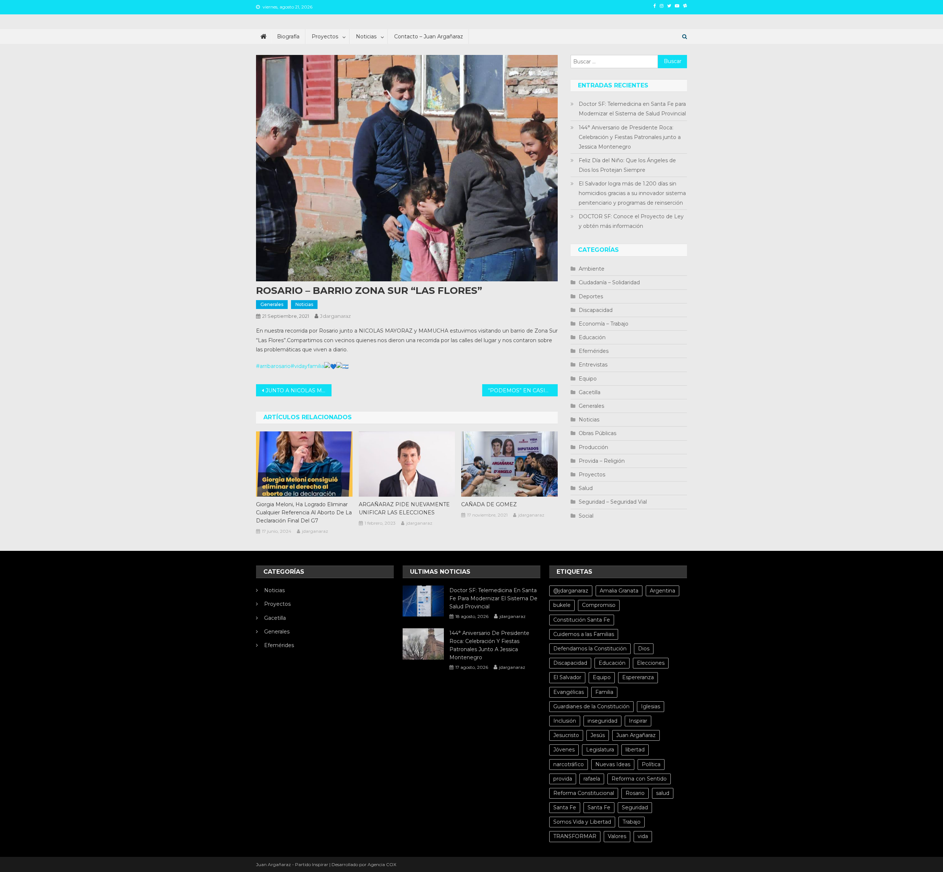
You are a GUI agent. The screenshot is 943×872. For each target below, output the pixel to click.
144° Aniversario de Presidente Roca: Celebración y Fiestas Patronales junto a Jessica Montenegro (630, 137)
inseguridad (602, 721)
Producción (593, 447)
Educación (592, 337)
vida (643, 836)
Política (651, 764)
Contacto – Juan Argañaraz (428, 36)
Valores (617, 836)
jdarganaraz (335, 316)
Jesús (597, 735)
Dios (643, 648)
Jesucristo (566, 735)
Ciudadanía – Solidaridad (609, 282)
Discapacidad (596, 310)
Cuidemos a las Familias (583, 634)
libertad (635, 749)
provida (562, 778)
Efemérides (594, 351)
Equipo (588, 378)
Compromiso (599, 605)
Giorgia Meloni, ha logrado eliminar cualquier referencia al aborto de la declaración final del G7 (304, 512)
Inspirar (638, 721)
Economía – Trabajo (603, 323)
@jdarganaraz (570, 590)
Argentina (662, 590)
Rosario (635, 793)
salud (662, 793)
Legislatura (600, 749)
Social (586, 516)
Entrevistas (593, 364)
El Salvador (567, 677)
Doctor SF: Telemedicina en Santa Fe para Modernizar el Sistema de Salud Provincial (632, 109)
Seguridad (635, 807)
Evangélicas (568, 692)
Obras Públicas (597, 433)
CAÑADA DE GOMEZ (489, 504)
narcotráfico (568, 764)
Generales (271, 304)
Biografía (288, 36)
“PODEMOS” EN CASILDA (522, 390)
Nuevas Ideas (612, 764)
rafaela (591, 778)
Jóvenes (564, 749)
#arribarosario (273, 366)
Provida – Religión (602, 461)
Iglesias (650, 706)
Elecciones (651, 663)
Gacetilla (589, 392)
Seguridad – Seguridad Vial (613, 501)
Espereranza (638, 677)
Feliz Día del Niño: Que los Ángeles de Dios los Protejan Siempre (627, 165)
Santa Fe (564, 807)
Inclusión (564, 721)
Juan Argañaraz (636, 735)
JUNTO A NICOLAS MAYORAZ (299, 390)
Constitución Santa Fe (581, 619)
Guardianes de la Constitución (591, 706)
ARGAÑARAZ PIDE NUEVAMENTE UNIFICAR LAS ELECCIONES (404, 508)
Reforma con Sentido (639, 778)
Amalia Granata (619, 590)
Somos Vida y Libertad (582, 822)
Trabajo (632, 822)
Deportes (591, 296)
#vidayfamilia (307, 366)
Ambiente (591, 268)
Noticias (366, 36)
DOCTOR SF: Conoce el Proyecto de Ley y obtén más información (631, 221)
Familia (604, 692)
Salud (586, 488)
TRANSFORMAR (574, 836)
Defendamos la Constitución (590, 648)
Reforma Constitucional (583, 793)
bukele (562, 605)
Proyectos (325, 36)
